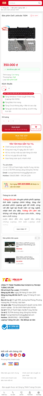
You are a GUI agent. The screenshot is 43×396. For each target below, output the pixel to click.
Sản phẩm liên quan (10, 238)
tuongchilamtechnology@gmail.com (22, 173)
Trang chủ (5, 8)
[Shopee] (19, 355)
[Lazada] (23, 355)
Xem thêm (21, 229)
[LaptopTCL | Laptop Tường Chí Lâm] (4, 3)
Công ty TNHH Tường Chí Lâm (29, 387)
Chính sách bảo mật (29, 378)
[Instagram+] (11, 355)
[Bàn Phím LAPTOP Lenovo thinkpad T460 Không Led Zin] (9, 247)
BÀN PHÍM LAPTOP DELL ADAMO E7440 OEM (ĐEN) (25, 258)
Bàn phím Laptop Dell (18, 8)
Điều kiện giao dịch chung (10, 373)
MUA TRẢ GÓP (21, 137)
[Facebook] (2, 355)
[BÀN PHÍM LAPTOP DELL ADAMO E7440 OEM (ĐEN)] (9, 261)
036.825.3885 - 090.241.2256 (19, 176)
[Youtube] (15, 355)
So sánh (35, 15)
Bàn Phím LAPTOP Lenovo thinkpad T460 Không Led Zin (25, 244)
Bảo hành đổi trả (6, 380)
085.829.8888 (24, 184)
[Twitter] (7, 355)
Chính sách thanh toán (9, 378)
